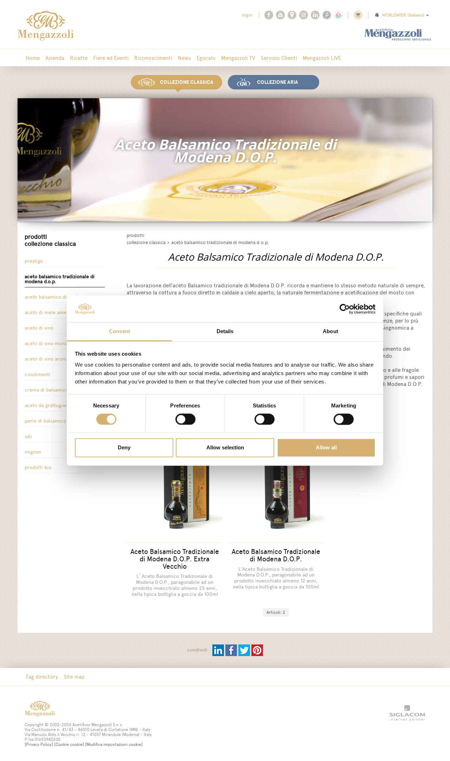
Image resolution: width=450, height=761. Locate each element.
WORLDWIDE (403, 15)
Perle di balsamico (45, 421)
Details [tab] (225, 332)
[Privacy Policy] (39, 744)
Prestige (34, 261)
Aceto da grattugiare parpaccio (59, 405)
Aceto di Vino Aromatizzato (54, 359)
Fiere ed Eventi (111, 58)
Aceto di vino (39, 328)
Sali (28, 436)
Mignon (33, 452)
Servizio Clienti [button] (279, 58)
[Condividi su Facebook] (231, 650)
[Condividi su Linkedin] (218, 650)
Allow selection (225, 448)
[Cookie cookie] (69, 744)
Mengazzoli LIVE (322, 58)
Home (33, 58)
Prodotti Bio (38, 467)
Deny (124, 448)
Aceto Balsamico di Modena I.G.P (61, 297)
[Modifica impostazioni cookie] (114, 744)
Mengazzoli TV (238, 58)
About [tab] (330, 332)
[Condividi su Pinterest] (257, 650)
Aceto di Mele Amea (47, 313)
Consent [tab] (119, 332)
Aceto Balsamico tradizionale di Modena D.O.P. (60, 279)
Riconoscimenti (153, 58)
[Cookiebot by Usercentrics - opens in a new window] (344, 309)
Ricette (79, 58)
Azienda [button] (54, 58)
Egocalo (206, 58)
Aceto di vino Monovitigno (53, 344)
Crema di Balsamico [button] (47, 390)
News (184, 58)
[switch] (185, 419)
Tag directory (42, 676)
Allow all (326, 448)
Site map (74, 676)
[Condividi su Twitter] (244, 650)
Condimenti (37, 375)
